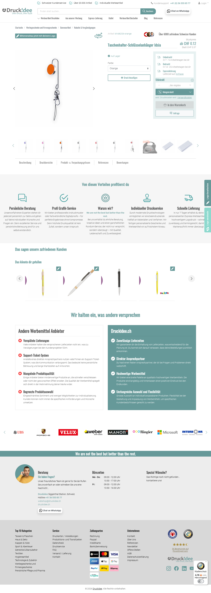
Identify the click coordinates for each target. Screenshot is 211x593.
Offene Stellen (133, 550)
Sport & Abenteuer (24, 546)
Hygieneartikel (22, 557)
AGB (129, 553)
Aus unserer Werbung (73, 18)
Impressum (132, 560)
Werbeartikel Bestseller (129, 18)
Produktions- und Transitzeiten (67, 539)
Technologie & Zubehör (26, 560)
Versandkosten (184, 97)
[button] (14, 88)
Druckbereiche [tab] (46, 162)
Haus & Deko (21, 539)
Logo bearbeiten (207, 191)
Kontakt (56, 557)
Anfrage (180, 74)
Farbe (110, 63)
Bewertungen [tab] (122, 162)
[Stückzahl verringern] (159, 85)
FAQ (54, 550)
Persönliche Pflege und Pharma (30, 570)
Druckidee (97, 588)
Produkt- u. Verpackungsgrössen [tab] (75, 162)
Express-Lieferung (95, 18)
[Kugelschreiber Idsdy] (43, 283)
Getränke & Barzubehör (26, 550)
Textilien (19, 553)
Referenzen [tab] (103, 162)
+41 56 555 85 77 (53, 497)
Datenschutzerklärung (138, 557)
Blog (146, 18)
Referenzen (158, 18)
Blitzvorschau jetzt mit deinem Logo (37, 36)
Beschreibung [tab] (25, 162)
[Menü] (206, 562)
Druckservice (59, 546)
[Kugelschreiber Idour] (157, 283)
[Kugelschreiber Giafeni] (119, 283)
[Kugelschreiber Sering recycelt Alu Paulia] (81, 283)
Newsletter (132, 546)
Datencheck (58, 543)
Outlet (111, 18)
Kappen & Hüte (22, 543)
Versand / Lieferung (62, 553)
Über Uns (131, 539)
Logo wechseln (207, 218)
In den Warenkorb (177, 105)
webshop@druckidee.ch (49, 501)
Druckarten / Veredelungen (65, 536)
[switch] (201, 581)
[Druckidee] (17, 10)
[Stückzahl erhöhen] (190, 85)
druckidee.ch (44, 504)
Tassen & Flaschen (24, 536)
